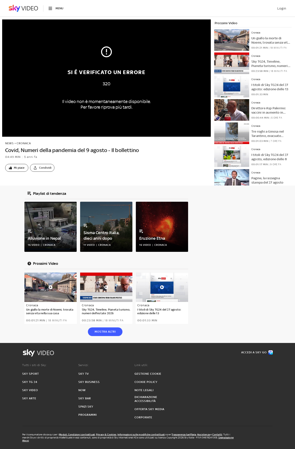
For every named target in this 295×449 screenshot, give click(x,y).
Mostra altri (105, 331)
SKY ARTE (29, 398)
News (9, 143)
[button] (16, 168)
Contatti (217, 434)
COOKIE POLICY (146, 382)
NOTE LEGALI (144, 390)
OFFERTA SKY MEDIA (149, 409)
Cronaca (24, 143)
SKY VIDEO (30, 390)
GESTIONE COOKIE (148, 373)
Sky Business (89, 382)
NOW (82, 390)
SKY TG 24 (29, 382)
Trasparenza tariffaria (183, 434)
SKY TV (83, 373)
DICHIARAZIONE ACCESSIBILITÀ (146, 399)
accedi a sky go (254, 352)
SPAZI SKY (85, 406)
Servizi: (83, 365)
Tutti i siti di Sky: (34, 365)
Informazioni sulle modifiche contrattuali (141, 434)
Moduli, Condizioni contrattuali (77, 434)
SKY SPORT (30, 373)
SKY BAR (84, 398)
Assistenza (203, 434)
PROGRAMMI (87, 414)
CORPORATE (143, 417)
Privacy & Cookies (106, 434)
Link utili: (141, 365)
